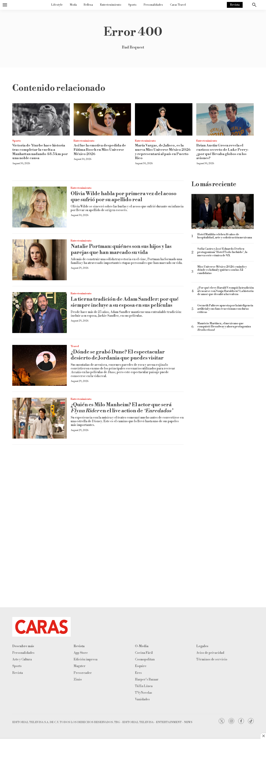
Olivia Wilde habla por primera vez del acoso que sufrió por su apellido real (123, 196)
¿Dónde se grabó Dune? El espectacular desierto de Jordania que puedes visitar (118, 355)
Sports (132, 5)
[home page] (133, 627)
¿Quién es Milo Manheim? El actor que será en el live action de (122, 408)
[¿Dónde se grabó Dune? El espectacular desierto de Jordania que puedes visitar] (39, 365)
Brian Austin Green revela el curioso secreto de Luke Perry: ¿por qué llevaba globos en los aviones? (222, 151)
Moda (73, 5)
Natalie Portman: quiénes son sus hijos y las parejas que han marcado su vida (121, 249)
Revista (235, 5)
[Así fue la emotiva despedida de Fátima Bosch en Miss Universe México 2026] (102, 119)
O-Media (141, 646)
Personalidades (153, 5)
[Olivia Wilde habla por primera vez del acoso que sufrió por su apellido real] (39, 207)
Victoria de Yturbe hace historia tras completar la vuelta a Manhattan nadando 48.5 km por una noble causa (40, 151)
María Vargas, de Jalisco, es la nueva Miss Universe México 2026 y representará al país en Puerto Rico (162, 151)
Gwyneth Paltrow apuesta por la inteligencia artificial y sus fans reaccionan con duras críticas (225, 309)
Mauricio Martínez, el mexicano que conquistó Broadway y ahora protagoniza (224, 327)
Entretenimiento (110, 5)
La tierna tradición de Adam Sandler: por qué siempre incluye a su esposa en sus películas (125, 302)
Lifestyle (57, 5)
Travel (75, 346)
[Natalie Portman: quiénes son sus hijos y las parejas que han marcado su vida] (39, 259)
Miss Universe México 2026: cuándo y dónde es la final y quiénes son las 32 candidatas (222, 270)
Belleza (88, 5)
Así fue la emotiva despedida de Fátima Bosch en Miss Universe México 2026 (100, 149)
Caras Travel (178, 5)
